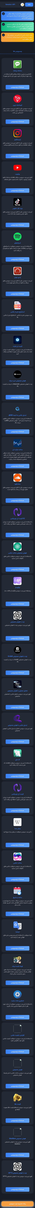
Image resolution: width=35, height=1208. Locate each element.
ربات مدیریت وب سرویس (17, 1204)
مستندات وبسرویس (17, 87)
